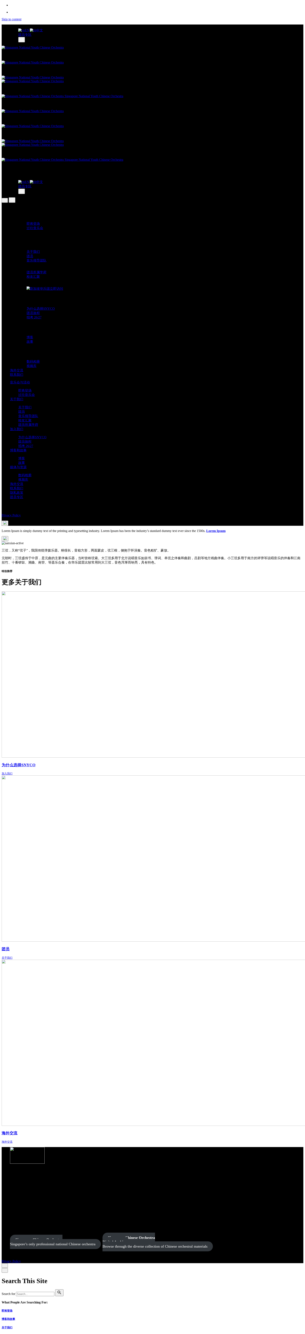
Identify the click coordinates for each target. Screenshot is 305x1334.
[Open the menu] (5, 523)
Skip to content (11, 19)
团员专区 (25, 34)
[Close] (5, 1265)
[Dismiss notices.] (5, 538)
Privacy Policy (11, 515)
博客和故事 (8, 1318)
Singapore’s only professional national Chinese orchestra (52, 1242)
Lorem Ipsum (216, 531)
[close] (5, 200)
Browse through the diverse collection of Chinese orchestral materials (154, 1242)
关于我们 (7, 1327)
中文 (39, 30)
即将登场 (7, 1310)
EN (27, 30)
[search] (59, 1292)
